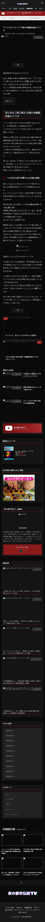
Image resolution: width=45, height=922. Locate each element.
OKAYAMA (24, 73)
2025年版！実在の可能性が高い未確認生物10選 (33, 850)
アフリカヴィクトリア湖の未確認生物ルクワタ (31, 18)
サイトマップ (9, 809)
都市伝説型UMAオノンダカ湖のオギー (32, 388)
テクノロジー (37, 659)
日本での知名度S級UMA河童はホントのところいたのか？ (32, 873)
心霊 (10, 8)
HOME (3, 18)
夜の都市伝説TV (28, 917)
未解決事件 (37, 689)
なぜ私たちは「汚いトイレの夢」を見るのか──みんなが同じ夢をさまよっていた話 (21, 592)
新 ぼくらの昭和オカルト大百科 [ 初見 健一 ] (24, 451)
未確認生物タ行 (10, 751)
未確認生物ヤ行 (10, 771)
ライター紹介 (9, 799)
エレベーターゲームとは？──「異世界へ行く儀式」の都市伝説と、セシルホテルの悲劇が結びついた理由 (21, 652)
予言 (36, 8)
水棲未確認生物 (30, 33)
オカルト (4, 8)
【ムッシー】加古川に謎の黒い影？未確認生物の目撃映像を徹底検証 (11, 851)
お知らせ (8, 804)
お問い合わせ (22, 912)
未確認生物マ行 (10, 766)
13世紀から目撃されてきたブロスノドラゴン (32, 375)
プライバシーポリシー (12, 814)
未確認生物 (29, 8)
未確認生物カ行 (10, 740)
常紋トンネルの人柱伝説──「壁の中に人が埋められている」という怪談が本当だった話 (21, 622)
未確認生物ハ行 (10, 761)
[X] (17, 65)
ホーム (8, 794)
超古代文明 (8, 910)
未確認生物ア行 (10, 735)
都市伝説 (21, 8)
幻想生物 (41, 8)
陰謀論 (15, 8)
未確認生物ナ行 (10, 756)
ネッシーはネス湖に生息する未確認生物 (32, 402)
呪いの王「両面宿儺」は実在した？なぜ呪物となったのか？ (11, 873)
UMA (17, 33)
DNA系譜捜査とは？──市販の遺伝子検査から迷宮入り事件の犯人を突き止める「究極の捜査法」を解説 (22, 682)
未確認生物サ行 (10, 746)
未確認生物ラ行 (10, 776)
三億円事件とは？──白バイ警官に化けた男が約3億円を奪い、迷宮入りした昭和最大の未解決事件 (22, 712)
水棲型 (13, 33)
